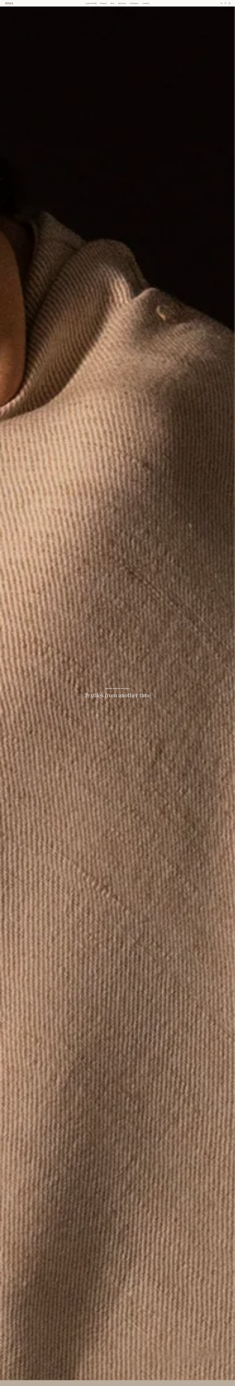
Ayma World (91, 3)
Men (112, 3)
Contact (145, 3)
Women (103, 3)
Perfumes (134, 3)
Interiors (122, 3)
